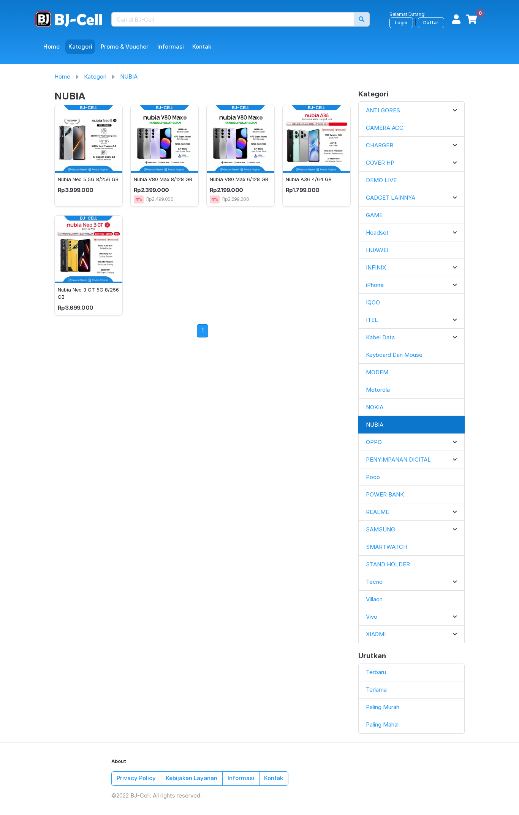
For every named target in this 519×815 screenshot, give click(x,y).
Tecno (374, 581)
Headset (377, 232)
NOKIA (374, 407)
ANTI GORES (383, 110)
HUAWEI (377, 250)
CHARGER (379, 145)
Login (401, 22)
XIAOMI (376, 634)
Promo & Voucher (125, 46)
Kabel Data (380, 337)
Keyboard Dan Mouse (394, 354)
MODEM (377, 372)
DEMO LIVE (381, 180)
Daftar (431, 22)
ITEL (372, 319)
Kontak (201, 46)
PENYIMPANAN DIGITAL (398, 459)
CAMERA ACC (384, 127)
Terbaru (376, 672)
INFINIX (376, 267)
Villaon (374, 599)
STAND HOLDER (388, 564)
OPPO (374, 442)
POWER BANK (385, 494)
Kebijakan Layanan (191, 778)
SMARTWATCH (386, 546)
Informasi (170, 46)
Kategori (80, 46)
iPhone (375, 284)
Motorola (378, 389)
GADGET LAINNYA (390, 197)
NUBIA (129, 76)
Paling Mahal (382, 724)
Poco (373, 477)
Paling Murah (382, 707)
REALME (377, 511)
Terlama (376, 689)
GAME (374, 215)
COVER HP (380, 162)
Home (51, 46)
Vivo (371, 616)
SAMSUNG (380, 529)
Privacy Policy (136, 778)
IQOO (373, 302)
